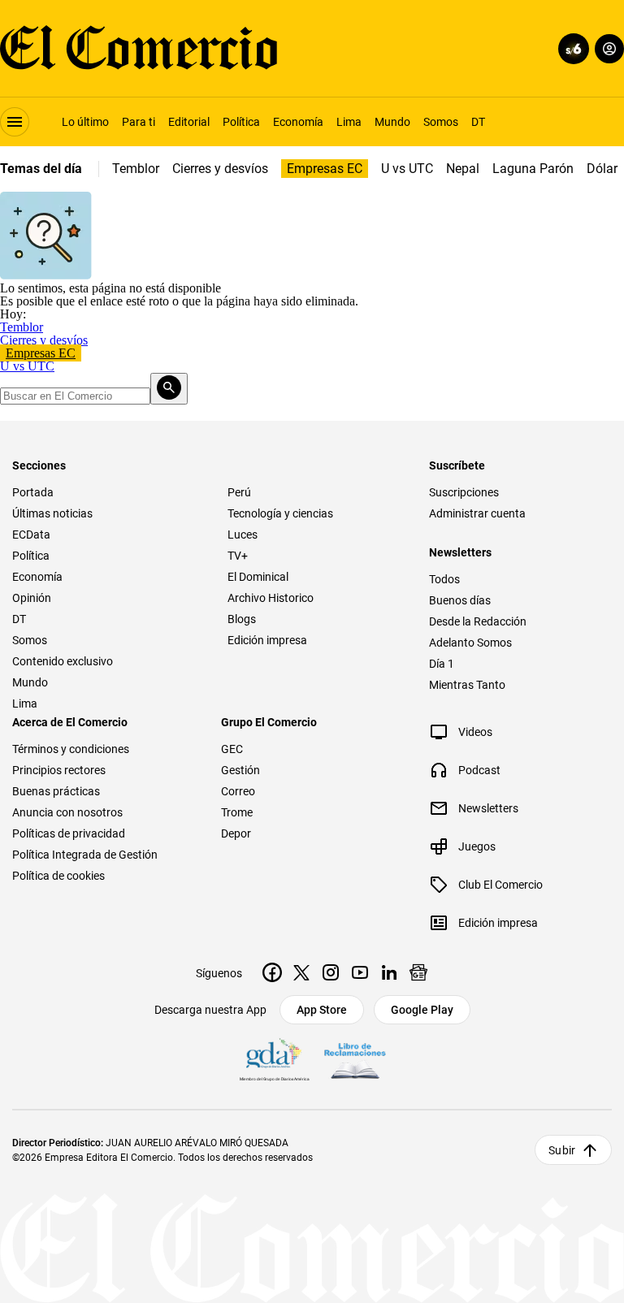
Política (241, 121)
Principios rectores (59, 770)
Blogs (242, 619)
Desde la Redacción (477, 621)
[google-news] (418, 972)
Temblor (135, 168)
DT (478, 121)
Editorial (189, 121)
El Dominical (258, 576)
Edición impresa (267, 640)
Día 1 (441, 663)
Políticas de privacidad (68, 833)
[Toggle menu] (14, 121)
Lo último (85, 121)
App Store (322, 1009)
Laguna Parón (533, 168)
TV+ (238, 555)
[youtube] (360, 972)
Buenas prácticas (56, 791)
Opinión (31, 597)
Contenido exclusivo (62, 661)
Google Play (422, 1009)
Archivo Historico (271, 597)
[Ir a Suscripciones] (570, 48)
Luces (243, 534)
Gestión (240, 770)
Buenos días (460, 600)
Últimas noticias (52, 513)
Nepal (462, 168)
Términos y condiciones (70, 748)
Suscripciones (464, 492)
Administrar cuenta (477, 513)
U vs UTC (407, 168)
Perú (239, 492)
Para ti (138, 121)
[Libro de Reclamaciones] (355, 1061)
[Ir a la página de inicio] (138, 48)
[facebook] (272, 972)
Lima (349, 121)
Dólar (602, 168)
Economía (298, 121)
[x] (301, 972)
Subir (561, 1150)
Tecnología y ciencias (280, 513)
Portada (33, 492)
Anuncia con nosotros (67, 812)
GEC (232, 748)
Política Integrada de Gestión (85, 854)
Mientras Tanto (467, 684)
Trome (237, 812)
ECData (31, 534)
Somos (440, 121)
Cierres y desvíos (220, 168)
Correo (238, 791)
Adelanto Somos (470, 642)
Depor (236, 833)
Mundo (392, 121)
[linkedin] (389, 972)
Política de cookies (58, 875)
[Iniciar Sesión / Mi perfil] (609, 48)
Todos (444, 579)
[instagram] (330, 972)
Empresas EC (324, 168)
